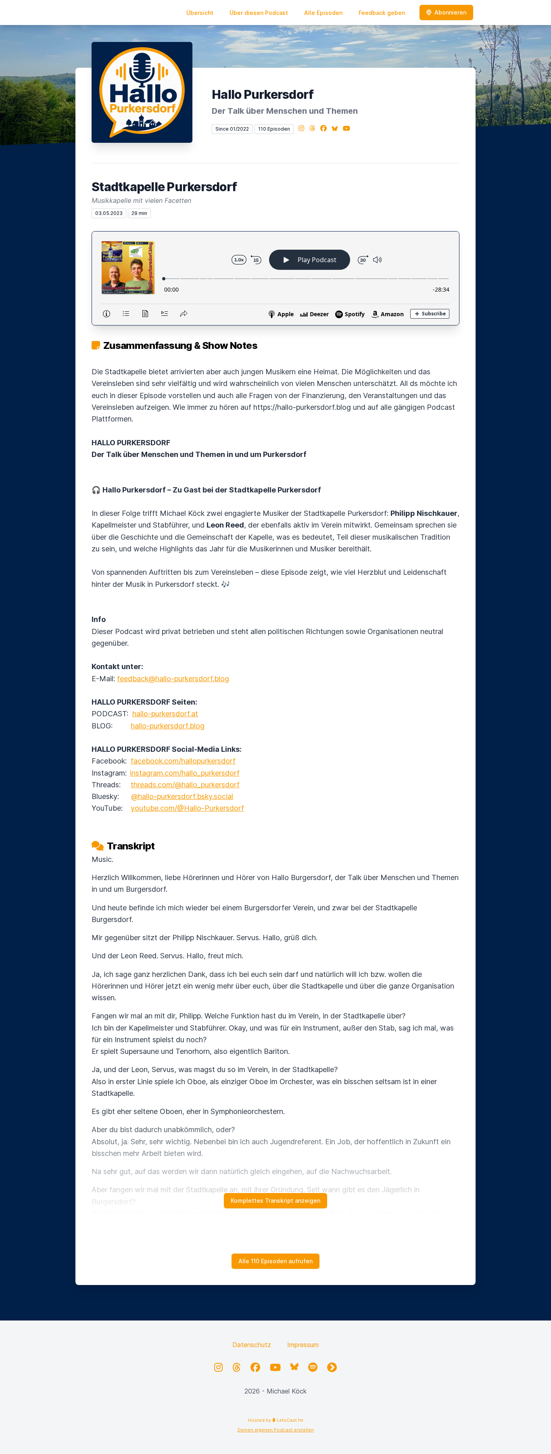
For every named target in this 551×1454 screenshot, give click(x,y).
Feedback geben (382, 12)
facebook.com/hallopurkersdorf (183, 761)
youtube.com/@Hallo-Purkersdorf (187, 808)
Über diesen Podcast (259, 12)
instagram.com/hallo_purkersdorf (185, 773)
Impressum (303, 1345)
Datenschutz (251, 1345)
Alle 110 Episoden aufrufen (275, 1261)
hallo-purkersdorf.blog (168, 726)
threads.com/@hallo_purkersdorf (185, 784)
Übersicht (199, 12)
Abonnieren (450, 12)
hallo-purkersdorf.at (165, 713)
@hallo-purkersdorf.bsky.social (182, 796)
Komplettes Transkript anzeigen (275, 1200)
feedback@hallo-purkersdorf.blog (173, 678)
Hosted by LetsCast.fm (275, 1420)
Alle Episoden (323, 12)
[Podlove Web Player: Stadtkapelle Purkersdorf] (275, 278)
